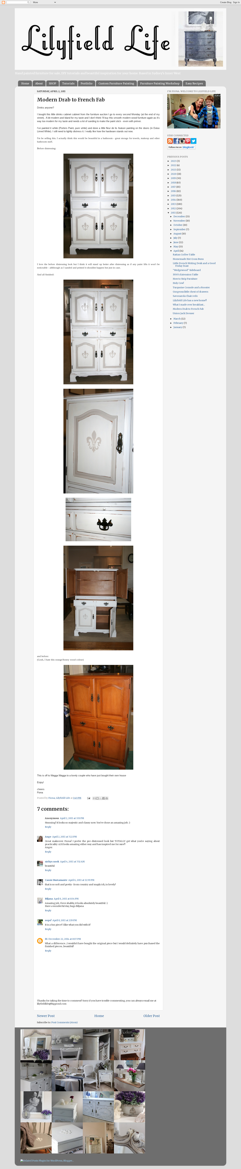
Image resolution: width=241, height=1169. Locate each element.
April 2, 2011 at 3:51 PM (72, 818)
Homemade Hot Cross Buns (188, 259)
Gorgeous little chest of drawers (190, 291)
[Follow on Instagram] (182, 143)
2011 (173, 212)
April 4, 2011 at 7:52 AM (72, 861)
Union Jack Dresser (183, 313)
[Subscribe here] (170, 143)
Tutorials (68, 83)
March (177, 318)
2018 (173, 182)
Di (46, 939)
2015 (173, 195)
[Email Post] (88, 798)
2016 (173, 191)
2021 (174, 169)
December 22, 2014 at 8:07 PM (64, 939)
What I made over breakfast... (189, 304)
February (178, 323)
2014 (173, 199)
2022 (174, 165)
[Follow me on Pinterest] (188, 143)
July (175, 238)
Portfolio (86, 83)
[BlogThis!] (97, 798)
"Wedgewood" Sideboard (187, 270)
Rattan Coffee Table (184, 254)
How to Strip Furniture (185, 278)
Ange (48, 836)
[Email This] (94, 798)
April (176, 251)
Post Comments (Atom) (64, 1022)
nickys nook (52, 861)
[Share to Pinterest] (106, 798)
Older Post (151, 1016)
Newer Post (46, 1016)
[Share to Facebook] (103, 798)
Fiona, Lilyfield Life (59, 798)
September (179, 229)
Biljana (49, 898)
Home (25, 83)
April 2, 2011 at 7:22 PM (64, 836)
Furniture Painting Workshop (160, 83)
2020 (174, 174)
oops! (48, 920)
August (177, 233)
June (176, 242)
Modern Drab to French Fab (188, 309)
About (39, 83)
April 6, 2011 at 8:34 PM (66, 898)
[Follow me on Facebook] (176, 143)
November (179, 220)
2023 (174, 161)
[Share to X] (100, 798)
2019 (173, 178)
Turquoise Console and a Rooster (191, 287)
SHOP (52, 83)
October (178, 225)
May (176, 246)
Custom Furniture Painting (116, 83)
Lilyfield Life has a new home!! (190, 300)
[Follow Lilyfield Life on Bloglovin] (181, 148)
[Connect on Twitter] (193, 143)
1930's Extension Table (185, 274)
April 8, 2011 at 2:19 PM (64, 920)
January (178, 327)
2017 (173, 187)
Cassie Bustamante (56, 880)
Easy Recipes (194, 83)
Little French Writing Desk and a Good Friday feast (194, 264)
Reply (48, 827)
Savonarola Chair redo (185, 296)
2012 (173, 208)
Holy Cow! (178, 283)
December (179, 216)
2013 (173, 204)
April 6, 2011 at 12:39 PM (81, 880)
